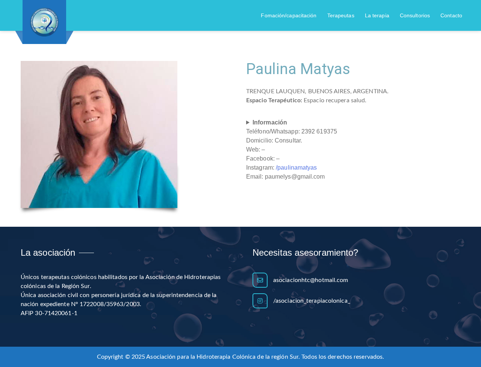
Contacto (451, 15)
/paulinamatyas (296, 167)
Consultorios (415, 15)
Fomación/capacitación (288, 15)
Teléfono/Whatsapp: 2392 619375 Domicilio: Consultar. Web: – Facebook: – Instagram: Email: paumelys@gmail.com (291, 149)
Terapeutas (340, 15)
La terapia (377, 15)
